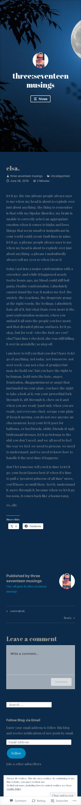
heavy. (68, 618)
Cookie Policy (14, 788)
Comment (61, 681)
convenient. (15, 612)
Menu (42, 99)
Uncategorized (60, 176)
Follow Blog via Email (23, 720)
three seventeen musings (26, 176)
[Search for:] (29, 704)
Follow (16, 753)
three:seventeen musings (41, 80)
